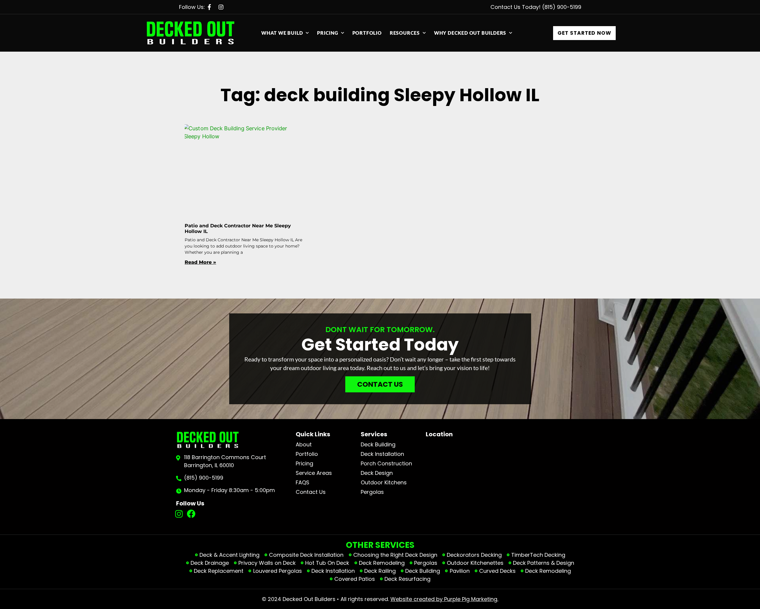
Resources (405, 33)
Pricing (327, 33)
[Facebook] (191, 514)
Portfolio (367, 33)
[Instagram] (179, 514)
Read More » (200, 262)
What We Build (282, 33)
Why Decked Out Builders (470, 33)
